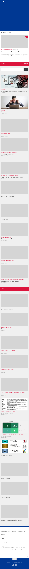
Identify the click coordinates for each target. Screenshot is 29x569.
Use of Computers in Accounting (7, 309)
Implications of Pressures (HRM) (7, 135)
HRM (2, 49)
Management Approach (8, 279)
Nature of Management (5, 111)
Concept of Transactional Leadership (8, 238)
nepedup (3, 2)
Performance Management (16, 476)
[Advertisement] (14, 15)
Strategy (13, 411)
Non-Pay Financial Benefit (6, 371)
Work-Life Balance (7, 133)
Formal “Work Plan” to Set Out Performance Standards (12, 177)
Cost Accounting (4, 328)
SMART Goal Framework (5, 497)
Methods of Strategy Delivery (6, 455)
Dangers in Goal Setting (5, 478)
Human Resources (4, 152)
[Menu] (27, 1)
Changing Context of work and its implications (10, 281)
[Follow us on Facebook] (25, 63)
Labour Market (6, 519)
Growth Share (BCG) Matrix (6, 436)
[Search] (26, 69)
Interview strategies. (4, 351)
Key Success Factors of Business (7, 413)
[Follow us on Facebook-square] (27, 63)
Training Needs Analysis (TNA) (7, 394)
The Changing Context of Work (7, 154)
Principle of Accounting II (6, 308)
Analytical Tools (4, 392)
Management (8, 411)
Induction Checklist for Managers (7, 196)
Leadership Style (8, 49)
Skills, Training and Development (10, 175)
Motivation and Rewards (8, 260)
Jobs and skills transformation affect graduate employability (12, 520)
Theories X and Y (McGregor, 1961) (10, 52)
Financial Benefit (4, 262)
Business (3, 89)
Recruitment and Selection (9, 350)
